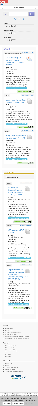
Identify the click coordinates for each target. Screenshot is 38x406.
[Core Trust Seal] (19, 385)
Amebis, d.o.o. (9, 330)
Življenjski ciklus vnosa (11, 367)
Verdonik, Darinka (13, 237)
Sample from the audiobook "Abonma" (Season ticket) (16, 101)
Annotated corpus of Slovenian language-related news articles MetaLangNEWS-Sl (15, 191)
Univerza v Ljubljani (10, 346)
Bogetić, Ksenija (13, 199)
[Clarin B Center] (19, 377)
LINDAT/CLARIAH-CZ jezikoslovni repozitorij (15, 395)
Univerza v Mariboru (10, 348)
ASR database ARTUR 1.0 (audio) (16, 231)
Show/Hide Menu (19, 7)
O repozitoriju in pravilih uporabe (14, 371)
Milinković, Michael (24, 284)
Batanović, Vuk (25, 199)
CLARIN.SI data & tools (27, 52)
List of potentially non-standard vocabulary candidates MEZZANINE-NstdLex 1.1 (15, 61)
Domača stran (9, 363)
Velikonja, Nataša (11, 107)
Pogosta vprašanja (10, 369)
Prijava (4, 2)
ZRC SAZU (8, 354)
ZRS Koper (8, 356)
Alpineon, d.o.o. (9, 328)
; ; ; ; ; (19, 70)
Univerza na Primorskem (12, 352)
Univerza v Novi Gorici (11, 350)
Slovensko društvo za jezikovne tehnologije (17, 338)
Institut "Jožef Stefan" (11, 334)
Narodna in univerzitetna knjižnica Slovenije (17, 336)
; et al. (11, 70)
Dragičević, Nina (11, 142)
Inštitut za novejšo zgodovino (13, 332)
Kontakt (7, 365)
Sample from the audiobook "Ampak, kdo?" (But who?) (16, 136)
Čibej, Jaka (9, 69)
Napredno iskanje (19, 19)
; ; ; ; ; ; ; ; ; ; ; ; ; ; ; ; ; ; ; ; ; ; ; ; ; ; (19, 238)
